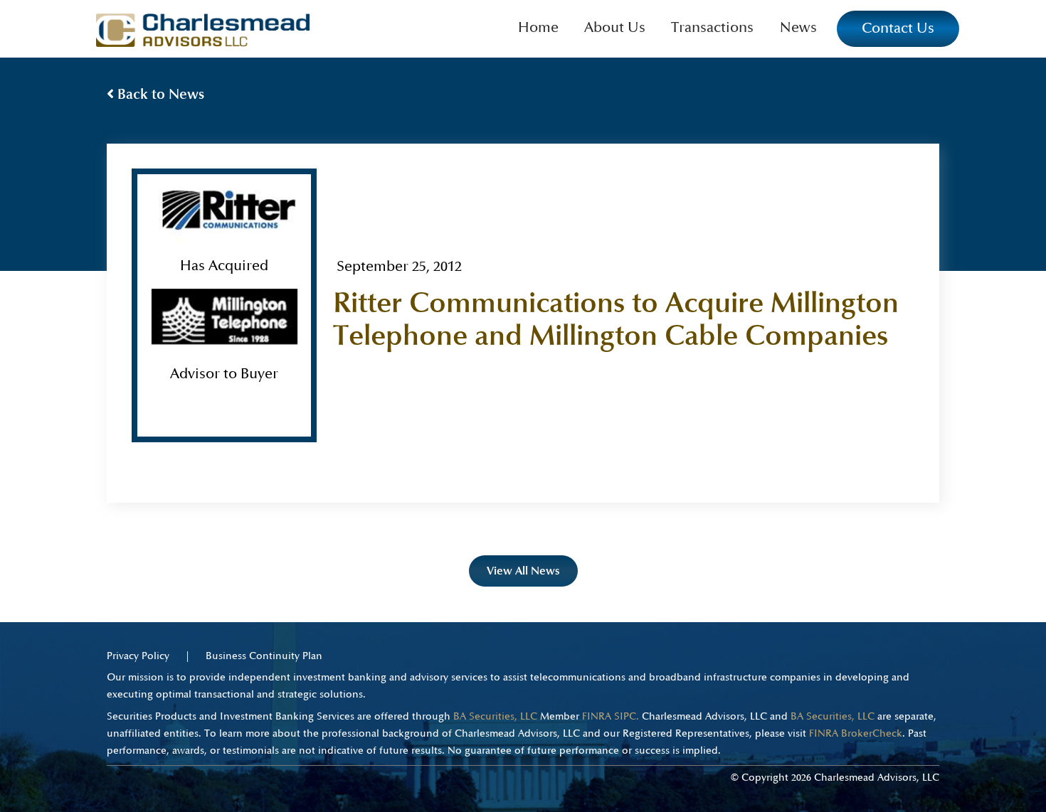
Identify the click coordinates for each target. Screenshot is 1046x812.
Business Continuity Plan (264, 656)
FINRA (596, 716)
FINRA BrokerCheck (855, 733)
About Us (614, 27)
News (798, 27)
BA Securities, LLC (495, 716)
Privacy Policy (138, 656)
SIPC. (626, 716)
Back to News (159, 94)
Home (538, 27)
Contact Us (898, 28)
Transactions (712, 27)
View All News (523, 570)
